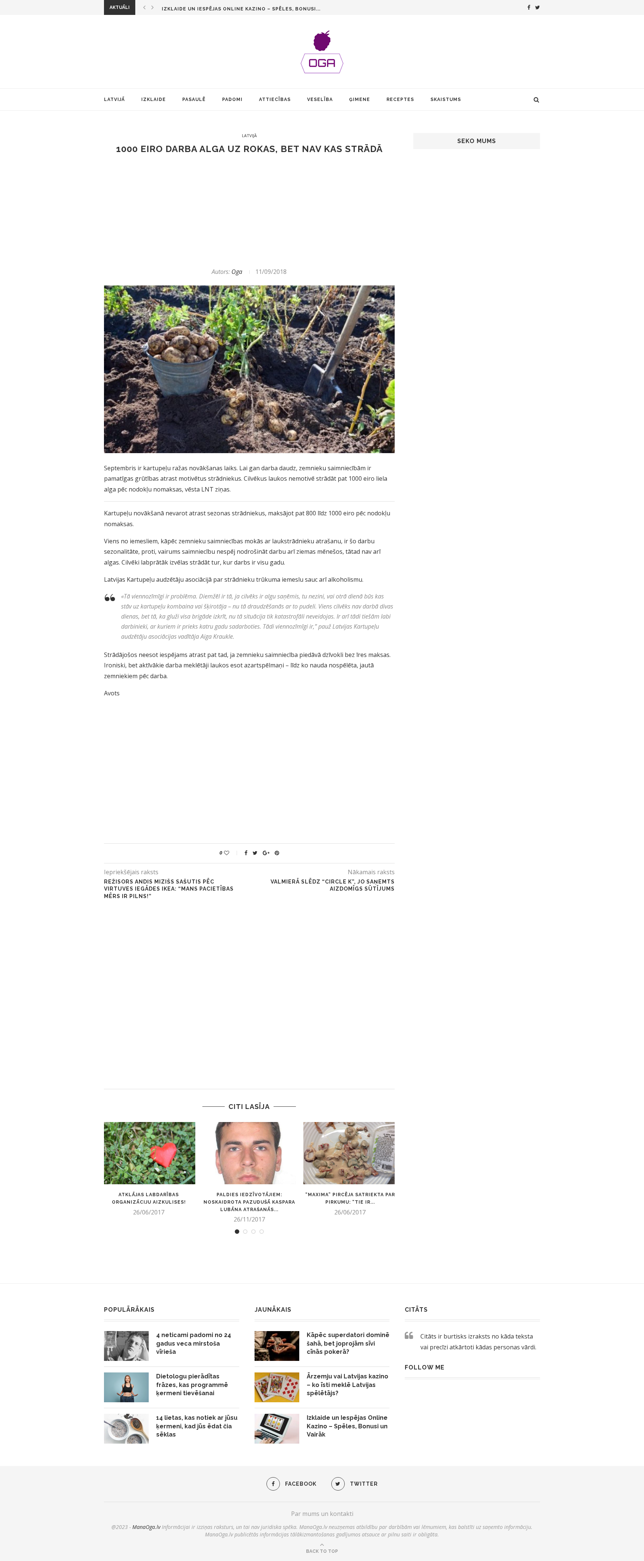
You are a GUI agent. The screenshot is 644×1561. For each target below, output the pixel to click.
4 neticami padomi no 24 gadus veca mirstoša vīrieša (193, 1343)
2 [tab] (245, 1231)
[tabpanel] (148, 1169)
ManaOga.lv (146, 1526)
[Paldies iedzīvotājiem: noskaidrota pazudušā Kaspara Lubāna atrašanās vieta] (249, 1153)
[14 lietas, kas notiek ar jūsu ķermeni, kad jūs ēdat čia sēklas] (126, 1429)
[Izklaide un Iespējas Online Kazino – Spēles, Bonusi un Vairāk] (277, 1429)
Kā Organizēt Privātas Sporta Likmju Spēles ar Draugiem (246, 9)
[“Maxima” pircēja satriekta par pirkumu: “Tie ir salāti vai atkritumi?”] (350, 1153)
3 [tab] (253, 1231)
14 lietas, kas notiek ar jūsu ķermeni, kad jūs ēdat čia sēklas (196, 1426)
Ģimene (359, 99)
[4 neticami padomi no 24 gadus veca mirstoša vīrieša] (126, 1346)
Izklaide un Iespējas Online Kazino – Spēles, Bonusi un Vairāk (347, 1426)
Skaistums (445, 99)
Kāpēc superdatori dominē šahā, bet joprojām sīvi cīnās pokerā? (348, 1343)
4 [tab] (261, 1231)
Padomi (232, 99)
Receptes (400, 99)
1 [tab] (237, 1231)
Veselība (320, 99)
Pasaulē (194, 99)
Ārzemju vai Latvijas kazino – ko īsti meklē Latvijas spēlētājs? (347, 1385)
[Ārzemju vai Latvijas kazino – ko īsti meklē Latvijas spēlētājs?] (277, 1387)
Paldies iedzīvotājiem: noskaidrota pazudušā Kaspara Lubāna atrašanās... (249, 1202)
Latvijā (114, 99)
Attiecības (275, 99)
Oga (236, 272)
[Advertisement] (249, 211)
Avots (112, 693)
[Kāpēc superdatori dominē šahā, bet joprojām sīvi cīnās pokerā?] (277, 1346)
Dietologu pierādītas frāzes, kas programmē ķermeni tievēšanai (192, 1385)
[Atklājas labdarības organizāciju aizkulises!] (148, 1153)
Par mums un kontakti (322, 1514)
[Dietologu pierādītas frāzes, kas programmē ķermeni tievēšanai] (126, 1387)
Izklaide (153, 99)
